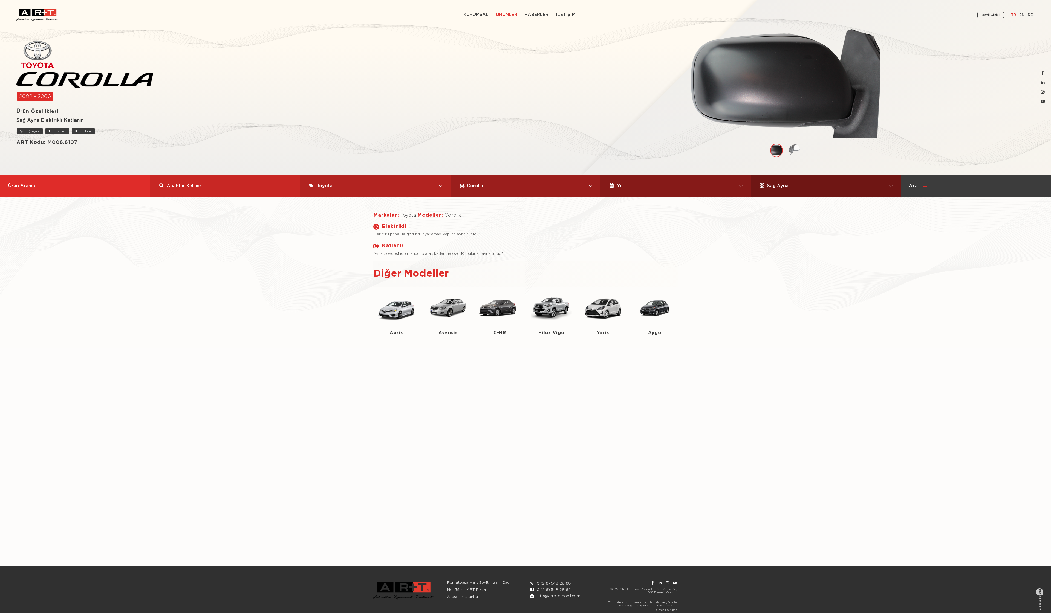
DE (1030, 15)
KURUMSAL (476, 14)
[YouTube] (1042, 101)
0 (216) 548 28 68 (553, 583)
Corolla (453, 215)
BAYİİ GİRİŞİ (991, 14)
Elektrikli (59, 131)
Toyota (408, 215)
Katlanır (85, 131)
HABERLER (536, 14)
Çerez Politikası (667, 610)
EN (1021, 15)
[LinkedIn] (1042, 83)
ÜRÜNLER (506, 14)
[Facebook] (1042, 73)
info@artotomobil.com (558, 596)
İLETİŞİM (566, 14)
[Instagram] (1042, 92)
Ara (913, 186)
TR (1013, 15)
